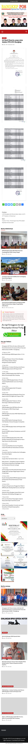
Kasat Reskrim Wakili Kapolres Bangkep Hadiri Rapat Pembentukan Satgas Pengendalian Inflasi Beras (13, 304)
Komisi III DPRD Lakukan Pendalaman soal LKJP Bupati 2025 (13, 432)
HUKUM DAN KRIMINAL (7, 658)
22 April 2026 (9, 280)
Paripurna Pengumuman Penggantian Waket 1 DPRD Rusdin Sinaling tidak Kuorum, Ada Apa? (13, 486)
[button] (2, 31)
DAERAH (4, 38)
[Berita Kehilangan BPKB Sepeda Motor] (14, 626)
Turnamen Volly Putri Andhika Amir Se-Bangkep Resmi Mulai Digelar (13, 453)
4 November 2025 (10, 307)
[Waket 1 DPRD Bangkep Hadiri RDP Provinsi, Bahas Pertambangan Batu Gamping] (14, 706)
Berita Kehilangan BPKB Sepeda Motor (11, 354)
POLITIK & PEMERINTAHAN (8, 604)
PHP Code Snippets (9, 743)
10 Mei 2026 (9, 254)
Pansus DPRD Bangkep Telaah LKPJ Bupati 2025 (13, 426)
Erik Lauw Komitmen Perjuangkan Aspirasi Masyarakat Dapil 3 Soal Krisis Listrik (12, 499)
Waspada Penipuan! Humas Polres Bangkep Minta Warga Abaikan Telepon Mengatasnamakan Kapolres (12, 360)
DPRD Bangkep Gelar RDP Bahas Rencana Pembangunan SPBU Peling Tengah (12, 251)
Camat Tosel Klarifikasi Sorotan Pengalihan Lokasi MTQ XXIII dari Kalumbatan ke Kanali (13, 446)
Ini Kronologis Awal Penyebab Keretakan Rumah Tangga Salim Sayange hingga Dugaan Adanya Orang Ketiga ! (14, 471)
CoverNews (15, 740)
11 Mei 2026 (9, 693)
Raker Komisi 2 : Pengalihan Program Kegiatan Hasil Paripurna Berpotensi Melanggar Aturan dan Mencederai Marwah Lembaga (13, 463)
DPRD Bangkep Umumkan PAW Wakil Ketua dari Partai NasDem (14, 414)
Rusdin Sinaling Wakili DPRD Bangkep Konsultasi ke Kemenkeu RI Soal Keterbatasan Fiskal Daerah (14, 479)
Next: (13, 220)
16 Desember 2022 (11, 44)
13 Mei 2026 (9, 666)
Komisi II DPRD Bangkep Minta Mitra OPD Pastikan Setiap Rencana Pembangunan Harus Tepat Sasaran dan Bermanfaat (13, 439)
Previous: (13, 214)
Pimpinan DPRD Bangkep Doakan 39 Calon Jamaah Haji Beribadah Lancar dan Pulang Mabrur (12, 381)
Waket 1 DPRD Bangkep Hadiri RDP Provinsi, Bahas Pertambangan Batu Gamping (13, 374)
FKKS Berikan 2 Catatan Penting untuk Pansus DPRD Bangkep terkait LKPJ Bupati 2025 (13, 367)
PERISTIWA (5, 632)
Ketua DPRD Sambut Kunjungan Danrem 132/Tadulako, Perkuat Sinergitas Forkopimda (13, 420)
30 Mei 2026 (9, 638)
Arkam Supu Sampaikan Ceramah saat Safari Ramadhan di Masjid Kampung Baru (12, 506)
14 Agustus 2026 (10, 613)
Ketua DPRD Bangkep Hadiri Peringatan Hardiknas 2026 (11, 388)
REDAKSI (3, 730)
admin (4, 44)
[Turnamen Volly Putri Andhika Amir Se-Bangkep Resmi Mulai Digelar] (14, 266)
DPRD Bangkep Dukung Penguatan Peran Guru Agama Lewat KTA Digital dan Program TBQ (13, 395)
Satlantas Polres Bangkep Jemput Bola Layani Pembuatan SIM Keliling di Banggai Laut (13, 493)
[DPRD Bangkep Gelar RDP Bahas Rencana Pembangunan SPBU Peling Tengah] (14, 240)
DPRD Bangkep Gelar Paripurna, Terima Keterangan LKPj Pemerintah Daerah (11, 401)
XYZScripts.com (20, 743)
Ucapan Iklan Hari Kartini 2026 (9, 458)
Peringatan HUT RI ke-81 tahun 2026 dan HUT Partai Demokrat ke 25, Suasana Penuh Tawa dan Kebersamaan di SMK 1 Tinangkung (14, 347)
